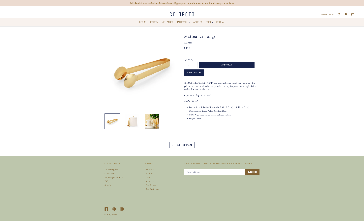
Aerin (188, 42)
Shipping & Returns (114, 177)
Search (108, 185)
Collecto (114, 215)
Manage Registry (329, 14)
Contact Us (110, 173)
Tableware (149, 169)
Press (147, 177)
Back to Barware (184, 145)
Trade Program (111, 169)
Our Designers (152, 189)
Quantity (189, 59)
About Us (149, 181)
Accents (149, 173)
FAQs (107, 181)
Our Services (151, 185)
